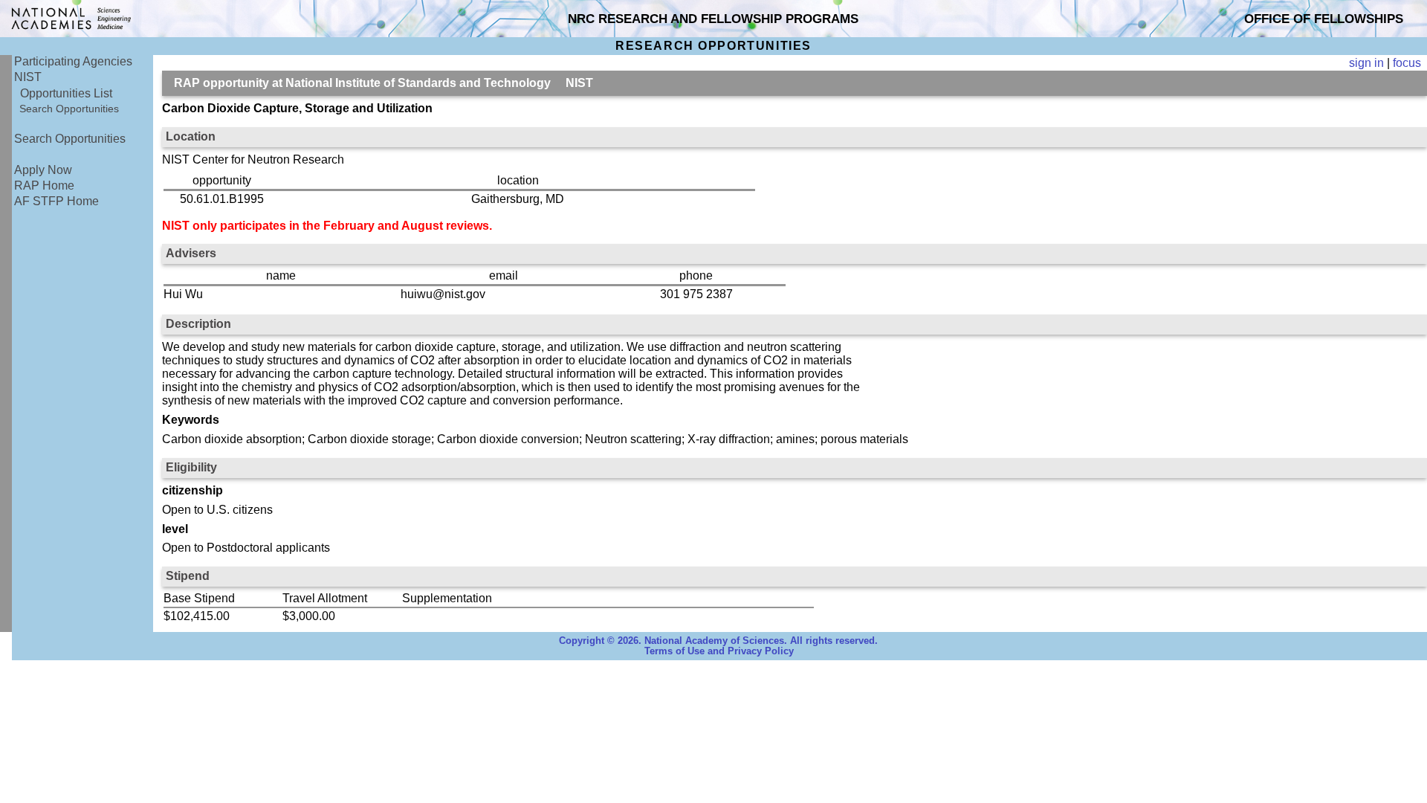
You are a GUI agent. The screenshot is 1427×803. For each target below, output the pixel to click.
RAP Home (44, 185)
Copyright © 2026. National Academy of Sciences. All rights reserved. (718, 641)
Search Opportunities (69, 109)
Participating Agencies (73, 61)
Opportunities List (66, 93)
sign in (1366, 63)
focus (1407, 63)
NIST (28, 77)
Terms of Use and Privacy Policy (719, 651)
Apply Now (43, 170)
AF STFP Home (56, 201)
